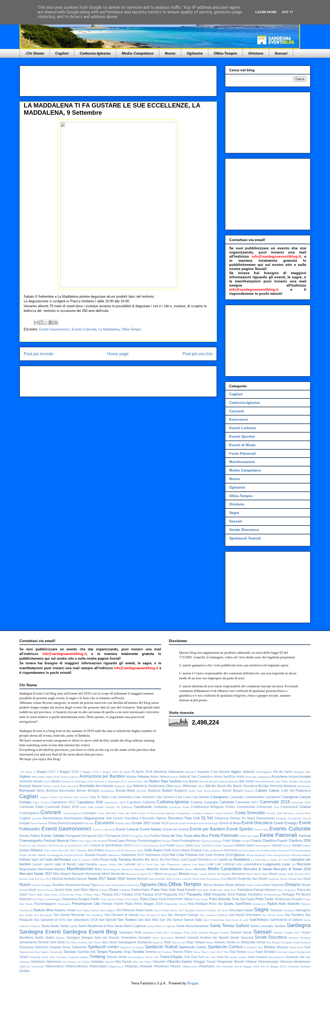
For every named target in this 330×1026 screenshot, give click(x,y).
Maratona (127, 869)
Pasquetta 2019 (223, 894)
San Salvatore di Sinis (49, 919)
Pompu (120, 899)
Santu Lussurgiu (262, 926)
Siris (268, 942)
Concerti (236, 411)
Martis (164, 869)
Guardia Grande (74, 855)
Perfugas (288, 894)
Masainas (177, 869)
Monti (106, 873)
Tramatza (61, 957)
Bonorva (52, 790)
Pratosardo (64, 903)
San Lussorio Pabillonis (214, 915)
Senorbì (193, 937)
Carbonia (148, 802)
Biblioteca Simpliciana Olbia (153, 786)
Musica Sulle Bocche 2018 (35, 878)
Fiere (81, 840)
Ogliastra (195, 53)
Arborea (143, 776)
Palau (155, 890)
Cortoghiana (183, 813)
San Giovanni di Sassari (121, 914)
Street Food (296, 947)
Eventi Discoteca (257, 823)
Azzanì (132, 781)
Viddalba (97, 961)
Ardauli (174, 776)
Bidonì (178, 786)
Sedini (49, 937)
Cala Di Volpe (99, 797)
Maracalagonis (111, 869)
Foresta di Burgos (211, 840)
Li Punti (147, 864)
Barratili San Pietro (277, 781)
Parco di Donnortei (62, 894)
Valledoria (38, 961)
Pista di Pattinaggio (49, 899)
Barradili (260, 781)
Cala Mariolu (200, 797)
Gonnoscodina (246, 850)
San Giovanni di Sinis (153, 915)
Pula (191, 903)
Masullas (200, 869)
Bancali (203, 781)
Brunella (141, 790)
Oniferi (258, 885)
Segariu (60, 937)
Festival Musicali (56, 841)
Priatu (129, 903)
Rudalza (190, 910)
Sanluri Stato (193, 919)
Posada (297, 899)
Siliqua (200, 942)
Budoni (167, 790)
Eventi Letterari (242, 428)
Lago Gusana (87, 864)
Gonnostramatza (301, 850)
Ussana (261, 957)
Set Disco (71, 942)
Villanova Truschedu (31, 966)
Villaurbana (206, 966)
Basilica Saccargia (300, 781)
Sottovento (79, 947)
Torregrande (303, 952)
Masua (189, 869)
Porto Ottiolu (184, 899)
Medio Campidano (138, 53)
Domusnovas (265, 818)
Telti (93, 951)
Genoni (277, 845)
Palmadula (245, 889)
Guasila (90, 855)
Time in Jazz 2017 (211, 952)
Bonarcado (304, 786)
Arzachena (279, 776)
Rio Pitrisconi (126, 910)
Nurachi (36, 885)
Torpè (259, 951)
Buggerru (180, 790)
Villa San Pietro (142, 961)
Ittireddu (138, 859)
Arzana (293, 776)
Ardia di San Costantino (196, 776)
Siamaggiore (127, 942)
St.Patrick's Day (253, 947)
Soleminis (41, 947)
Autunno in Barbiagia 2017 (110, 781)
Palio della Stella (206, 890)
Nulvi (307, 878)
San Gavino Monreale (69, 914)
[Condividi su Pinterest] (55, 322)
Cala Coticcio (80, 797)
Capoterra (134, 802)
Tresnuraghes (135, 957)
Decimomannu (53, 818)
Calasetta (236, 797)
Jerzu (154, 859)
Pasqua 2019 (152, 894)
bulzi (199, 790)
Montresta (118, 873)
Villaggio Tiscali (204, 961)
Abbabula (160, 771)
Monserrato (93, 873)
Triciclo (149, 957)
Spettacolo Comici (193, 947)
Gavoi (250, 845)
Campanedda (254, 797)
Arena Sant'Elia (225, 776)
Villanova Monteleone (295, 961)
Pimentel (25, 899)
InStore (24, 859)
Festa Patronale (223, 835)
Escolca (89, 823)
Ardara (164, 776)
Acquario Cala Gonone (213, 771)
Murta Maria (261, 874)
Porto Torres (264, 899)
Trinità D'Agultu (171, 957)
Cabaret (261, 790)
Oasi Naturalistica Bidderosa (122, 885)
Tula (194, 957)
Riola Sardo (144, 910)
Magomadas (28, 869)
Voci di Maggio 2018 (246, 966)
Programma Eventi (175, 903)
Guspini (101, 855)
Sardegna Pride (130, 932)
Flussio (166, 840)
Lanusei (130, 864)
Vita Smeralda (224, 966)
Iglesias (239, 855)
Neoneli (142, 878)
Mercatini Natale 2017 (35, 874)
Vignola (109, 961)
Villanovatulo (98, 966)
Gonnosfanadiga (267, 850)
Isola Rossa (100, 859)
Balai (185, 781)
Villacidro (159, 961)
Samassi (276, 910)
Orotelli (23, 890)
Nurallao (59, 884)
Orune (49, 890)
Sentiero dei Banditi (214, 937)
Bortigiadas (107, 790)
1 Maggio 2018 (68, 771)
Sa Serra (222, 910)
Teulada (167, 952)
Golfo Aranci (153, 850)
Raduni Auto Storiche (283, 904)
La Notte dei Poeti (278, 859)
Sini (238, 942)
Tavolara (69, 952)
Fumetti (246, 840)
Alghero (25, 776)
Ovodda (104, 890)
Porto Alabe (132, 899)
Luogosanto (271, 864)
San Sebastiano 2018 (82, 919)
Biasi (129, 786)
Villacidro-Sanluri (179, 961)
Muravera (238, 873)
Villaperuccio (115, 966)
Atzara (55, 781)
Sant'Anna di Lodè (237, 920)
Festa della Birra (196, 836)
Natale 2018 (116, 879)
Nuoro (170, 53)
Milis (56, 873)
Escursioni (238, 419)
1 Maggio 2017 (45, 771)
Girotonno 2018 (114, 850)
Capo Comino (41, 802)
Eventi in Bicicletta (104, 829)
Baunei (37, 786)
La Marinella (258, 859)
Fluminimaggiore (149, 840)
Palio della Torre (226, 890)
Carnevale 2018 (275, 802)
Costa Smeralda (250, 813)
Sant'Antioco (259, 920)
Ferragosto (73, 835)
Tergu (127, 951)
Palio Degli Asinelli (182, 889)
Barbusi (223, 781)
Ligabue (186, 864)
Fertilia (155, 835)
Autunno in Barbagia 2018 (77, 781)
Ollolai (229, 884)
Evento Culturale (84, 329)
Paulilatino (255, 894)
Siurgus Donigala (282, 942)
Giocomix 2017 (67, 850)
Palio (164, 889)
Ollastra (218, 884)
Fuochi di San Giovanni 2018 (37, 845)
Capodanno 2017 (63, 802)
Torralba (269, 951)
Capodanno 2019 (115, 802)
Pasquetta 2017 (174, 894)
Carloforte (227, 802)
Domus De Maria (242, 818)
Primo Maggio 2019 (148, 903)
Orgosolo (277, 884)
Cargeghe (211, 802)
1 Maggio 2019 (89, 771)
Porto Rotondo (219, 899)
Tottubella (34, 957)
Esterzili (173, 823)
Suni (307, 947)
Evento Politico (29, 835)
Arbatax (131, 776)
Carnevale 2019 (301, 802)
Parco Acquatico (286, 890)
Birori (201, 786)
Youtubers (293, 966)
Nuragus (47, 885)
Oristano (255, 53)
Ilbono (250, 855)
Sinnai (260, 942)
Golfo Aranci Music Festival (183, 850)
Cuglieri (24, 818)
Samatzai (288, 910)
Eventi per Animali (176, 829)
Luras (286, 864)
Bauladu (25, 786)
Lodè (210, 864)
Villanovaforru (55, 966)
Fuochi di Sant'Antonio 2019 (148, 845)
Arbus (154, 776)
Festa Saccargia (249, 836)
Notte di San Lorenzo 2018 (182, 878)
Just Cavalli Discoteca (196, 859)
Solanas (306, 942)
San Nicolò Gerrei (273, 915)
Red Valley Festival (88, 910)
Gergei (297, 845)
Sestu (61, 942)
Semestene (129, 937)
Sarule (247, 932)
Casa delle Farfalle (92, 807)
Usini (251, 957)
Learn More (266, 12)
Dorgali (24, 823)
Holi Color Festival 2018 (216, 855)
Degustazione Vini (98, 818)
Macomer (304, 864)
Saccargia (236, 910)
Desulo (118, 818)
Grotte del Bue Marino (32, 855)
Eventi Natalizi (151, 829)
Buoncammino (212, 790)
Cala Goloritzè (144, 797)
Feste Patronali (242, 453)
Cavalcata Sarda (179, 807)
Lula (238, 864)
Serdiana (305, 937)
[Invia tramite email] (36, 322)
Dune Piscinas (38, 823)
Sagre (234, 513)
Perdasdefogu (272, 894)
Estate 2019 (160, 823)
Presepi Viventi (112, 903)
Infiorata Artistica (301, 855)
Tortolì (23, 957)
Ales (308, 771)
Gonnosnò (283, 850)
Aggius (236, 772)
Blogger (192, 983)
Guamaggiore (55, 855)
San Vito (166, 919)
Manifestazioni (242, 462)
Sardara (280, 926)
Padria (136, 889)
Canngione (272, 797)
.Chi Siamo (34, 53)
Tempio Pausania (109, 952)
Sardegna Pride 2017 (156, 932)
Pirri (34, 899)
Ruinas (200, 910)
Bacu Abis (142, 781)
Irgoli (34, 859)
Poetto (95, 899)
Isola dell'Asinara (58, 859)
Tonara (241, 951)
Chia (276, 807)
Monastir (78, 873)
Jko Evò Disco (169, 859)
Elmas (52, 823)
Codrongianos (29, 813)
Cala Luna (182, 797)
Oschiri (59, 889)
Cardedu (197, 802)
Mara (98, 869)
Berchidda (86, 786)
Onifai (249, 885)
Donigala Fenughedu (289, 818)
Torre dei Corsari (285, 952)
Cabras (274, 790)
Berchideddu (105, 786)
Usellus (242, 957)
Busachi (249, 790)
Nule (300, 878)
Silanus (176, 942)
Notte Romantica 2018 (213, 878)
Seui (105, 942)
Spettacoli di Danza (132, 947)
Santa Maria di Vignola (161, 926)
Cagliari (62, 53)
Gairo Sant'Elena (204, 845)
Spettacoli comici (103, 947)
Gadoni (180, 845)
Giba (54, 850)
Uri (226, 957)
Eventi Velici (261, 829)
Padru (146, 889)
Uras (220, 957)
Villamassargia (268, 961)
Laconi (37, 864)
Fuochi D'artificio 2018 (294, 841)
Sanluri (178, 919)
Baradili (213, 781)
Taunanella (56, 952)
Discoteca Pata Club (184, 818)
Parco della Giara (39, 894)
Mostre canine (198, 874)
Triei (156, 957)
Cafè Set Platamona (296, 790)
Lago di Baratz (65, 864)
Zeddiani (305, 966)
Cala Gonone (164, 797)
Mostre (184, 874)
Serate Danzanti (241, 937)
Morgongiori (171, 874)
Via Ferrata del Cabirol (76, 961)
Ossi (84, 890)
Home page (118, 354)
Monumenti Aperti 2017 (139, 874)
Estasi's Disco (123, 823)
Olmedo (239, 884)
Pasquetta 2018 (199, 894)
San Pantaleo (294, 914)
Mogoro (66, 873)
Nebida (131, 878)
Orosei (306, 884)
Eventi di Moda (242, 445)
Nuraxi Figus (89, 884)
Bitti (208, 786)
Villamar (251, 961)
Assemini (25, 781)
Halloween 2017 (133, 855)
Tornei (250, 952)
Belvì (64, 786)
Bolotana (290, 786)
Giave (47, 850)
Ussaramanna (276, 957)
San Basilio (26, 915)
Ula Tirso (210, 957)
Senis (155, 937)
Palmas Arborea (264, 889)
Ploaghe (84, 899)
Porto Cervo (149, 899)
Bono (41, 790)
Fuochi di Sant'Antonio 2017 (72, 845)
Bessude (120, 786)
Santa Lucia (68, 926)
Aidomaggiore (263, 771)
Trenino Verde (116, 957)
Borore (81, 790)
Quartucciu (259, 903)
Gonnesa (230, 850)
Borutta (121, 790)
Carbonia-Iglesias (95, 53)
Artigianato (264, 776)
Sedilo (39, 937)
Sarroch (236, 932)
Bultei (192, 790)
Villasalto (145, 966)
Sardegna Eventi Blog (90, 932)
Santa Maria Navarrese (192, 926)
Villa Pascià (123, 961)
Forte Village (232, 840)
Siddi (167, 942)
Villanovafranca (77, 966)
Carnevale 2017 (247, 802)
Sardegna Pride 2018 (184, 932)
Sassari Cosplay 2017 (287, 932)
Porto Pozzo (201, 899)
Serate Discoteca (244, 530)
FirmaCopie (116, 840)
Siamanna (144, 942)
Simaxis (219, 942)
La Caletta (220, 859)
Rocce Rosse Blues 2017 (169, 910)
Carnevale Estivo (31, 806)
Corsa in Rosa (147, 813)
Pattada (241, 894)
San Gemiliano (95, 915)
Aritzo (240, 776)
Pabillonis (125, 890)
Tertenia (150, 951)
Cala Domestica (121, 797)
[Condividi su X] (45, 322)
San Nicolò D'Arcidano (245, 914)
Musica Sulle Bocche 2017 (295, 874)
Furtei (171, 845)
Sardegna (299, 925)
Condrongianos (72, 813)
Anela (64, 776)
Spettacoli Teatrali (245, 538)
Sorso (66, 947)
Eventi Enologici (286, 823)
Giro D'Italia (96, 850)
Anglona (73, 776)
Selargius (73, 937)
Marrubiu (152, 869)
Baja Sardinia (171, 781)
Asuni (47, 781)
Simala (209, 942)
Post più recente (38, 354)
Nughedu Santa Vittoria (282, 878)
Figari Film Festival (96, 840)
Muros (249, 874)
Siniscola (248, 942)
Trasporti (73, 957)
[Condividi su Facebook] (50, 322)
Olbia (162, 884)
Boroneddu (67, 790)
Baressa (233, 781)
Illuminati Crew (263, 855)
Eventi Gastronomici (54, 329)
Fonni (175, 840)
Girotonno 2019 (134, 850)
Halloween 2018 (157, 855)
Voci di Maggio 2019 (273, 966)
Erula (61, 823)
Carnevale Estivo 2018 (62, 806)
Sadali (248, 910)
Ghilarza (36, 850)
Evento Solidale (52, 836)
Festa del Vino (172, 836)
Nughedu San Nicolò (252, 878)
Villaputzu (131, 966)
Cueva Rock (303, 813)
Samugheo (303, 910)
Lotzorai (228, 864)
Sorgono (56, 947)
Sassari (281, 53)
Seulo (113, 942)
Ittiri (147, 859)
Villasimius (161, 966)
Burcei (227, 790)
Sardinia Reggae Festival (214, 932)
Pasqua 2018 (132, 894)
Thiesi (188, 951)
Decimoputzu (73, 818)
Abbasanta (176, 771)
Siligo (190, 942)
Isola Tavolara (120, 859)
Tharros (177, 951)
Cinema (305, 807)
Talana (45, 952)
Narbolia (70, 878)
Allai (34, 776)
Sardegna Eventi (40, 932)
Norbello (160, 878)
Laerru (48, 864)
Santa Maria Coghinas (130, 926)
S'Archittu (210, 910)
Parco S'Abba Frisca (88, 894)
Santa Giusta (50, 926)
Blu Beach (219, 786)
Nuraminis (72, 884)
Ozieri (113, 890)
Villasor (175, 966)
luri (293, 864)
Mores (158, 873)
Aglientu (248, 771)
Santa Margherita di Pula (95, 926)
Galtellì (240, 845)
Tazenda (83, 951)
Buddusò (154, 790)
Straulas (282, 947)
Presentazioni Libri (86, 904)
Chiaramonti (289, 806)
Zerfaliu (24, 971)
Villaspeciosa (189, 966)
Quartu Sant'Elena (237, 904)
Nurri (102, 885)
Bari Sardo (246, 781)
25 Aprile (124, 771)
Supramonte (26, 952)
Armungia (251, 776)
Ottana (93, 889)
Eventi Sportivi (242, 436)
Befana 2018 (51, 786)
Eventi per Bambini (207, 829)
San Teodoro (127, 920)
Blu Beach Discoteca (242, 786)
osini (76, 889)
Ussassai (291, 957)
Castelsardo (143, 807)
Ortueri (41, 890)
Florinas (131, 840)
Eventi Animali (187, 823)
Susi (37, 952)
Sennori (180, 937)
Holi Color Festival (183, 855)
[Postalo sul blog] (41, 322)
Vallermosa (54, 961)
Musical (57, 878)
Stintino (269, 947)
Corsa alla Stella (127, 813)
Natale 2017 (97, 879)
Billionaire (190, 786)
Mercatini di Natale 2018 (292, 869)
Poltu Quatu (108, 899)
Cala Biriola (65, 797)
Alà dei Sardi (282, 771)
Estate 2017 (141, 823)
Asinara (305, 776)
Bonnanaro (27, 790)
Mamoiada (45, 869)
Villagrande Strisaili (230, 961)
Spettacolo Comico (225, 947)
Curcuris (36, 818)
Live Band (198, 864)
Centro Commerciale (240, 806)
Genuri (287, 845)
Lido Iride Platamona (167, 864)
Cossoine (208, 813)
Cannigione (290, 797)
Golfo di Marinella (213, 850)
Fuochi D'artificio (263, 841)
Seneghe (144, 937)
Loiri (218, 864)
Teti (159, 952)
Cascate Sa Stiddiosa (118, 807)
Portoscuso (283, 899)
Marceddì (139, 869)
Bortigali (93, 790)
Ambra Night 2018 (49, 776)
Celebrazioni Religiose (207, 806)
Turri (201, 957)
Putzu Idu (215, 903)
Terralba (138, 952)
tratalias (83, 957)
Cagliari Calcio (48, 797)
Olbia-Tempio (225, 53)
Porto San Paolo (243, 899)
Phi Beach (303, 894)
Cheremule (264, 806)
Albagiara (298, 771)
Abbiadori (190, 771)
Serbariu (293, 937)
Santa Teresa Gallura (229, 925)
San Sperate (108, 919)
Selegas (87, 937)
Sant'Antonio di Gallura (286, 919)
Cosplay (197, 813)
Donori (307, 818)
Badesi (155, 781)
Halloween (114, 855)
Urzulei (233, 957)
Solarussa (26, 947)
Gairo (189, 845)
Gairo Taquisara (224, 845)
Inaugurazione (281, 855)
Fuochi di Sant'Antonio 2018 (110, 845)
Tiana (196, 952)
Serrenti (43, 942)
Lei (139, 864)
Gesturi (24, 850)
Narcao (82, 878)
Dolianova (221, 818)
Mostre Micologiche (219, 874)
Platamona (69, 899)
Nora (151, 878)
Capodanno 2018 (90, 802)
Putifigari (201, 903)
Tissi (232, 951)
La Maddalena (108, 329)
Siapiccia (157, 942)
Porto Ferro (167, 899)
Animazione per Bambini (102, 776)
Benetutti (73, 786)
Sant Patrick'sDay (214, 920)
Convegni (89, 813)
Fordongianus (190, 840)
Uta (301, 957)
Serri (53, 942)
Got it (287, 12)
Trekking (97, 956)
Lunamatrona (252, 864)
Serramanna (28, 942)
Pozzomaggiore (45, 903)
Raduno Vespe (65, 910)
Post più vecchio (198, 354)
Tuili (187, 957)
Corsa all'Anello (106, 813)
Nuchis (232, 878)
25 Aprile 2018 (141, 771)
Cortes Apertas (166, 813)
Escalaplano (75, 823)
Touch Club (48, 957)
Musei (273, 873)
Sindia (230, 942)
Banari (193, 781)
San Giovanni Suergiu (183, 914)
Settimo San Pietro (89, 942)
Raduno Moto (43, 910)
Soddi (296, 942)
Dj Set (207, 818)
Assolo (38, 781)
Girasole (82, 850)
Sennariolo (167, 937)
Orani (266, 884)
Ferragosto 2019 (140, 836)
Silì (183, 942)
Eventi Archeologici (207, 823)
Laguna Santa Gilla (110, 864)
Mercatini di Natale (257, 869)
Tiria (226, 952)
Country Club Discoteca (280, 813)
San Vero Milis (148, 919)
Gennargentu (263, 845)
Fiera (73, 840)
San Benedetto (43, 915)
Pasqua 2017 (111, 894)
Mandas (59, 869)
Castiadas (160, 806)
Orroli (32, 889)
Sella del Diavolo (106, 937)
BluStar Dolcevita (270, 786)
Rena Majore (108, 910)
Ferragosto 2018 (117, 835)
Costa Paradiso (224, 813)
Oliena (207, 884)
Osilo (68, 889)
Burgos (238, 790)
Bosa (131, 790)
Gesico (306, 845)
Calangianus (219, 797)
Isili (41, 859)
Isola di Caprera (81, 859)
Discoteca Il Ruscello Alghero (146, 818)
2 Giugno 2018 (109, 771)
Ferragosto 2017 (93, 835)
